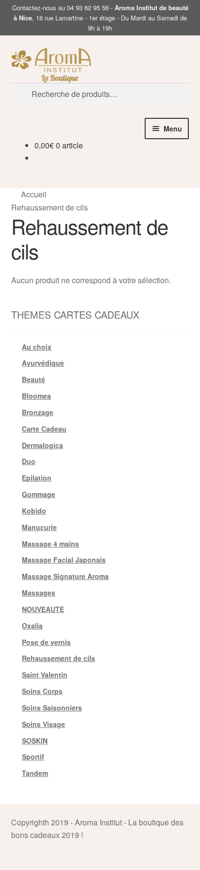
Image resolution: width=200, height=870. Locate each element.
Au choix (36, 347)
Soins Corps (42, 691)
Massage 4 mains (50, 543)
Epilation (36, 478)
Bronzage (37, 412)
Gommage (38, 494)
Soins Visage (43, 724)
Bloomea (36, 396)
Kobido (34, 511)
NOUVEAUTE (43, 609)
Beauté (33, 379)
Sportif (33, 756)
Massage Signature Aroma (65, 576)
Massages (38, 592)
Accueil (34, 194)
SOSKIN (35, 740)
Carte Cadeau (44, 429)
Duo (28, 461)
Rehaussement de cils (58, 658)
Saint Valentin (44, 674)
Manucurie (39, 527)
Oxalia (32, 625)
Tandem (35, 773)
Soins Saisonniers (52, 707)
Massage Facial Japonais (64, 559)
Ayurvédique (43, 363)
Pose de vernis (46, 642)
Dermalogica (42, 445)
